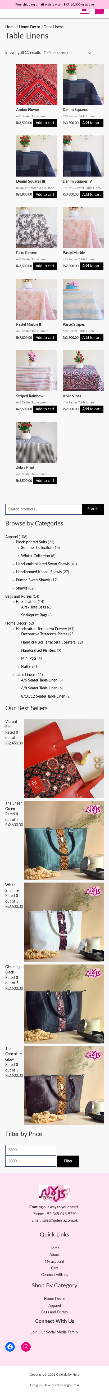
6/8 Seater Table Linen (39, 688)
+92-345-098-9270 (60, 1214)
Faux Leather (26, 602)
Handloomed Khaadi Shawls (39, 572)
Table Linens (25, 675)
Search (92, 509)
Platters (27, 667)
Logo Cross (71, 1385)
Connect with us (54, 1275)
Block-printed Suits (31, 542)
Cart (54, 1268)
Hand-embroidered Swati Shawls (43, 564)
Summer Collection (36, 548)
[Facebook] (10, 1347)
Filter (68, 1161)
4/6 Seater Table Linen (39, 680)
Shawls (21, 588)
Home (10, 27)
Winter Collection (35, 556)
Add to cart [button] (45, 123)
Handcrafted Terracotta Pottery (41, 629)
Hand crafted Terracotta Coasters (48, 642)
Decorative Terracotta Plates (44, 634)
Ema (35, 1220)
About (54, 1255)
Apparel (11, 537)
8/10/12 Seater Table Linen (43, 696)
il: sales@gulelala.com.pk (58, 1220)
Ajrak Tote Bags (33, 607)
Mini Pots (29, 658)
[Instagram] (26, 1347)
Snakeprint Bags (34, 615)
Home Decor (15, 623)
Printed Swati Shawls (33, 580)
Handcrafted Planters (38, 650)
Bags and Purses (18, 596)
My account (54, 1262)
